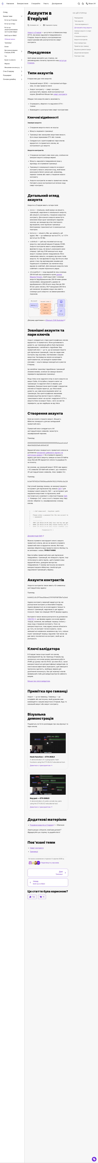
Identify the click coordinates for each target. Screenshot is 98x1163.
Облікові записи (10, 39)
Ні (43, 897)
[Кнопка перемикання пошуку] (79, 4)
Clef (60, 489)
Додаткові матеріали (81, 53)
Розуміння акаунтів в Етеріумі (42, 825)
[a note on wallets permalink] (27, 691)
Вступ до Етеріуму (11, 20)
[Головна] (3, 4)
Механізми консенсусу (12, 67)
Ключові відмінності (81, 24)
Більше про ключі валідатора (39, 681)
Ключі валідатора (80, 43)
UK (92, 3)
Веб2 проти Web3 (10, 35)
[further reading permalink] (27, 819)
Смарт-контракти (37, 848)
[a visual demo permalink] (27, 716)
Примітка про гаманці (81, 46)
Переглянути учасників (50, 863)
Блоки (7, 46)
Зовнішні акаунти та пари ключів (82, 32)
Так (33, 897)
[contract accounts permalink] (27, 580)
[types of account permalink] (27, 73)
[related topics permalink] (27, 842)
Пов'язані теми (79, 56)
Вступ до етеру (10, 24)
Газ (6, 56)
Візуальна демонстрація (82, 49)
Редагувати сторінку (50, 25)
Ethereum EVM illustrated (55, 320)
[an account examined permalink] (27, 198)
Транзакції (8, 43)
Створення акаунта (80, 36)
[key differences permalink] (27, 117)
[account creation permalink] (27, 413)
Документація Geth (36, 536)
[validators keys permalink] (27, 649)
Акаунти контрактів (80, 39)
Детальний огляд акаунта (83, 27)
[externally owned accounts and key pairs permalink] (27, 332)
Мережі (7, 63)
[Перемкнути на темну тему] (83, 4)
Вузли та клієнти (10, 60)
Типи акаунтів (78, 21)
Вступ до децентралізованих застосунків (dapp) (11, 30)
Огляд (5, 12)
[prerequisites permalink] (27, 52)
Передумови (78, 18)
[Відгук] (94, 1159)
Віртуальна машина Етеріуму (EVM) (11, 51)
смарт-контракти (60, 94)
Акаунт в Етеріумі (34, 32)
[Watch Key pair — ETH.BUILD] (48, 784)
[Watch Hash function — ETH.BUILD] (48, 743)
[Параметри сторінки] (40, 25)
